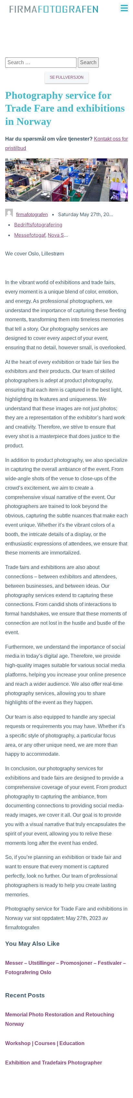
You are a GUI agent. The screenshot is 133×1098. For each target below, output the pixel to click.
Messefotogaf (29, 235)
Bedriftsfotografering (38, 225)
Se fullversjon (67, 77)
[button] (116, 8)
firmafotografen (32, 214)
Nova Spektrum (65, 235)
